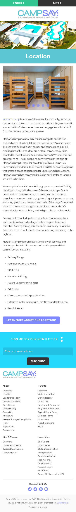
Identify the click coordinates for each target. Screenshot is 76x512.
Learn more (62, 502)
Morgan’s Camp (11, 119)
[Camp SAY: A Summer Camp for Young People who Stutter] (38, 8)
